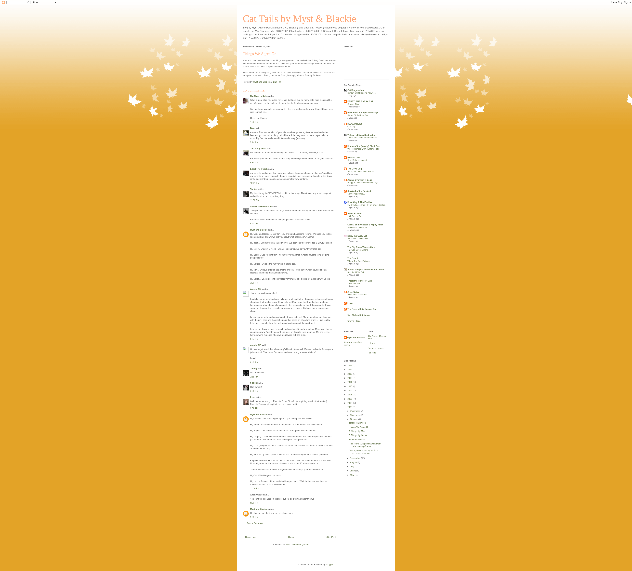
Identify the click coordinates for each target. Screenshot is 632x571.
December (355, 411)
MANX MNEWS (355, 124)
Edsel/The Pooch (259, 169)
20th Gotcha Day (354, 216)
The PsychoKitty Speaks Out (361, 309)
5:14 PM (254, 142)
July (352, 466)
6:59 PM (254, 162)
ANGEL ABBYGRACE (261, 206)
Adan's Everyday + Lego (359, 180)
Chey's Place (353, 321)
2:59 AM (254, 408)
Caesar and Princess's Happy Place (365, 224)
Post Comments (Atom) (297, 544)
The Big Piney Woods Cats (361, 247)
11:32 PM (254, 200)
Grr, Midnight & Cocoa (358, 315)
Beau (252, 128)
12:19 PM (254, 488)
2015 (350, 365)
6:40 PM (254, 362)
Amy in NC (255, 289)
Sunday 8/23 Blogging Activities (361, 93)
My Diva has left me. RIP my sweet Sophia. (366, 205)
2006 (350, 403)
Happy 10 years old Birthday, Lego (362, 183)
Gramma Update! (357, 439)
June (352, 470)
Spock (253, 383)
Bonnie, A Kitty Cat (355, 272)
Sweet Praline (354, 213)
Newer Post (250, 537)
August (353, 462)
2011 (350, 382)
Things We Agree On (359, 427)
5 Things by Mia (357, 431)
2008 (350, 394)
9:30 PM (254, 517)
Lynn (252, 397)
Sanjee (253, 189)
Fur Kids (372, 352)
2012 (350, 378)
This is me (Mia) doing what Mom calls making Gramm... (365, 445)
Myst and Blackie (258, 230)
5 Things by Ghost (358, 435)
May (352, 475)
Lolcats (371, 343)
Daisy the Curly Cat (357, 236)
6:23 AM (254, 223)
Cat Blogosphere (355, 90)
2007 (350, 399)
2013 (350, 374)
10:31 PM (254, 183)
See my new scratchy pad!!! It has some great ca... (363, 451)
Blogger (329, 564)
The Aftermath (353, 283)
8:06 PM (254, 503)
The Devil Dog (354, 169)
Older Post (331, 537)
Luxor (350, 303)
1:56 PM (254, 122)
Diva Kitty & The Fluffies (359, 202)
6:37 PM (254, 339)
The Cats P (352, 258)
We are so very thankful (357, 238)
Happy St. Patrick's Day (357, 115)
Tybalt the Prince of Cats (359, 281)
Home (291, 537)
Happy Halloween (357, 423)
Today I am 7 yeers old (357, 227)
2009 (350, 390)
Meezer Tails (353, 157)
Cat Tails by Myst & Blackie (299, 18)
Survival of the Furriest (359, 191)
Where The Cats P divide (358, 261)
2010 (350, 386)
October (354, 419)
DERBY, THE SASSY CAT (360, 101)
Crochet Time (353, 104)
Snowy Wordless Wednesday (360, 171)
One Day (351, 126)
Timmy (253, 368)
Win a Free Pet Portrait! (357, 295)
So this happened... (356, 194)
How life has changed (357, 160)
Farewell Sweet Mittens (357, 250)
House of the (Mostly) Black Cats (363, 146)
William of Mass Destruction (361, 135)
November (355, 415)
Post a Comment (255, 523)
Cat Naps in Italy (258, 96)
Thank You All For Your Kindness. (362, 138)
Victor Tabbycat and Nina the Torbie (365, 269)
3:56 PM (254, 391)
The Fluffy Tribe (258, 148)
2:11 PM (254, 377)
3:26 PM (254, 283)
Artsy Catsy (353, 292)
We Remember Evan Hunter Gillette (363, 149)
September (355, 458)
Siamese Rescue (376, 348)
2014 (350, 369)
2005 (350, 407)
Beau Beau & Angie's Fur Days (362, 112)
